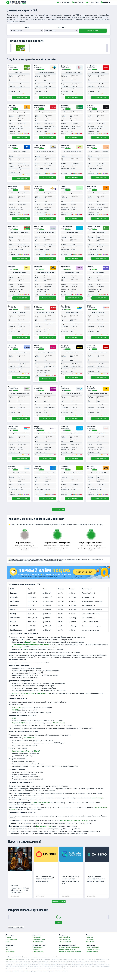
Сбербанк (62, 820)
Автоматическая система (40, 803)
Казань (8, 941)
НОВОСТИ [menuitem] (106, 2)
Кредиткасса (13, 226)
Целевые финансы (93, 226)
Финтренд (11, 306)
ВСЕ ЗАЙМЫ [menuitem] (78, 2)
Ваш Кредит (65, 466)
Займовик (11, 927)
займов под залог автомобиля (23, 693)
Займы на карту (38, 947)
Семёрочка (65, 346)
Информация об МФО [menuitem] (12, 971)
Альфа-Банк (75, 820)
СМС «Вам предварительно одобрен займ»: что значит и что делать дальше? (20, 889)
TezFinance (38, 466)
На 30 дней (90, 939)
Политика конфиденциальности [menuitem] (31, 971)
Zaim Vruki (38, 186)
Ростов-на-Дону (11, 939)
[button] (93, 31)
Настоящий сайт (11, 959)
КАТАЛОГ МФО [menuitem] (94, 2)
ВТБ (68, 820)
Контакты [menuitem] (65, 971)
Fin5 (35, 66)
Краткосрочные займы (20, 751)
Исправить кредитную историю (70, 951)
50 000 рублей (58, 723)
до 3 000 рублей (64, 937)
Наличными (36, 949)
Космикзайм (12, 186)
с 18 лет (8, 947)
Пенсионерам (10, 951)
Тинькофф (84, 820)
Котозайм (90, 466)
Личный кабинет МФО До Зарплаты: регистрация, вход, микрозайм (45, 879)
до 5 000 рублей (64, 939)
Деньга (36, 306)
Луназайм (90, 106)
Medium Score (13, 427)
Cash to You (12, 346)
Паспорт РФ (16, 708)
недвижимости (44, 693)
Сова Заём (38, 266)
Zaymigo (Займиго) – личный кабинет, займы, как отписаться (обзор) (96, 879)
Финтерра (38, 387)
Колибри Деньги (66, 226)
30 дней (37, 751)
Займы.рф (64, 427)
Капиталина (91, 186)
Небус (63, 387)
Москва (8, 937)
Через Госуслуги (38, 951)
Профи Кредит (39, 106)
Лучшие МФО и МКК (92, 947)
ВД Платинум (12, 145)
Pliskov (36, 346)
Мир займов (12, 466)
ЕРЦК (89, 306)
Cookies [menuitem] (57, 971)
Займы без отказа (39, 939)
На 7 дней (89, 937)
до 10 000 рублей (65, 941)
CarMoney (90, 387)
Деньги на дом (39, 145)
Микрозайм (91, 145)
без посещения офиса (44, 826)
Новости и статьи (92, 951)
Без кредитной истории (67, 949)
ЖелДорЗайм (92, 66)
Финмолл (64, 186)
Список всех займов (93, 949)
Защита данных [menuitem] (48, 971)
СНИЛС (15, 710)
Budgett (37, 427)
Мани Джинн (65, 306)
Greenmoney (65, 145)
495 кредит (12, 266)
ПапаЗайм (11, 106)
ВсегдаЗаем (38, 226)
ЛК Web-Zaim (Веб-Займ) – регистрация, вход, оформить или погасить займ (71, 880)
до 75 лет (9, 949)
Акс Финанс (91, 427)
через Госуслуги (97, 798)
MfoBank (90, 266)
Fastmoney (12, 387)
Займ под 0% (37, 937)
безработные (30, 642)
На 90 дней (90, 941)
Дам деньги (65, 106)
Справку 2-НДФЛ (18, 723)
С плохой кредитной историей (69, 947)
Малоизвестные (38, 941)
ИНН (14, 718)
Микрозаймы (19, 927)
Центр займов (66, 66)
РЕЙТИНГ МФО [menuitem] (65, 2)
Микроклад (91, 346)
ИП (26, 649)
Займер (10, 66)
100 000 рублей (29, 738)
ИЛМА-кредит (66, 266)
